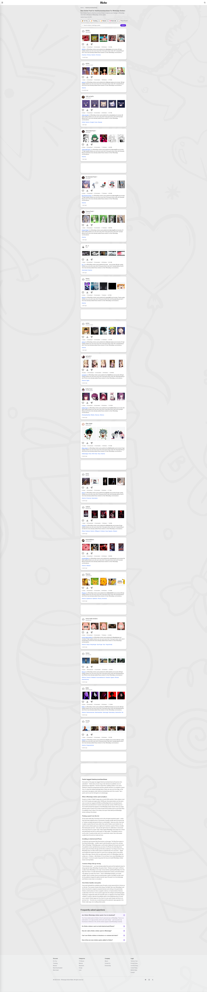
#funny (89, 55)
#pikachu (95, 598)
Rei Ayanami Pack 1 (87, 195)
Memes (81, 963)
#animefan (118, 712)
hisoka (83, 739)
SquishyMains (85, 558)
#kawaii (100, 122)
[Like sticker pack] (83, 44)
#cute (96, 122)
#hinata (117, 677)
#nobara (102, 531)
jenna (83, 492)
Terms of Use (134, 961)
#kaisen (115, 531)
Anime (83, 297)
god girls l (84, 375)
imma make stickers (87, 637)
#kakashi (93, 677)
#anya (88, 644)
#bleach (88, 565)
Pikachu (84, 593)
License (133, 972)
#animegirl (105, 712)
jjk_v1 (83, 264)
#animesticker (98, 712)
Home (82, 7)
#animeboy (112, 712)
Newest (55, 965)
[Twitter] (152, 979)
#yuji (106, 531)
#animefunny (85, 679)
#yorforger (99, 644)
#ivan (95, 453)
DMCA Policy (134, 970)
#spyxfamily (109, 644)
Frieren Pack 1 (85, 230)
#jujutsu (110, 531)
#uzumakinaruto (100, 677)
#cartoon (84, 55)
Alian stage (85, 448)
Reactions (81, 965)
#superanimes (90, 745)
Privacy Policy (134, 963)
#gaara (112, 677)
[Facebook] (145, 979)
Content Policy (134, 965)
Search (123, 25)
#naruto (89, 677)
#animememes (90, 712)
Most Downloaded (57, 968)
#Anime (102, 415)
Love (80, 970)
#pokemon (89, 598)
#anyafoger (93, 644)
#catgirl (92, 122)
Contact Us (107, 963)
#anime (93, 55)
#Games (97, 415)
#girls (87, 380)
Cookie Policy (134, 968)
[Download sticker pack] (87, 44)
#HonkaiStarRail (86, 415)
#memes (98, 55)
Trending (55, 963)
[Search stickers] (204, 2)
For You (55, 961)
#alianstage (85, 453)
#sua (99, 453)
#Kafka (92, 415)
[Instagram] (149, 979)
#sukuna (87, 531)
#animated (85, 270)
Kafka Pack (85, 408)
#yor (104, 644)
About (106, 961)
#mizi (89, 453)
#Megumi (97, 531)
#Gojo (83, 531)
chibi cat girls (85, 115)
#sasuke (108, 677)
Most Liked (56, 970)
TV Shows (81, 961)
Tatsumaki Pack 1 (86, 149)
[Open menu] (2, 2)
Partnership (108, 965)
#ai (122, 712)
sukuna (84, 525)
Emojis (80, 968)
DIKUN (83, 49)
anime (83, 82)
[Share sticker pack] (92, 44)
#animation (95, 498)
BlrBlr (83, 706)
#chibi (83, 122)
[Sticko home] (103, 2)
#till (93, 453)
